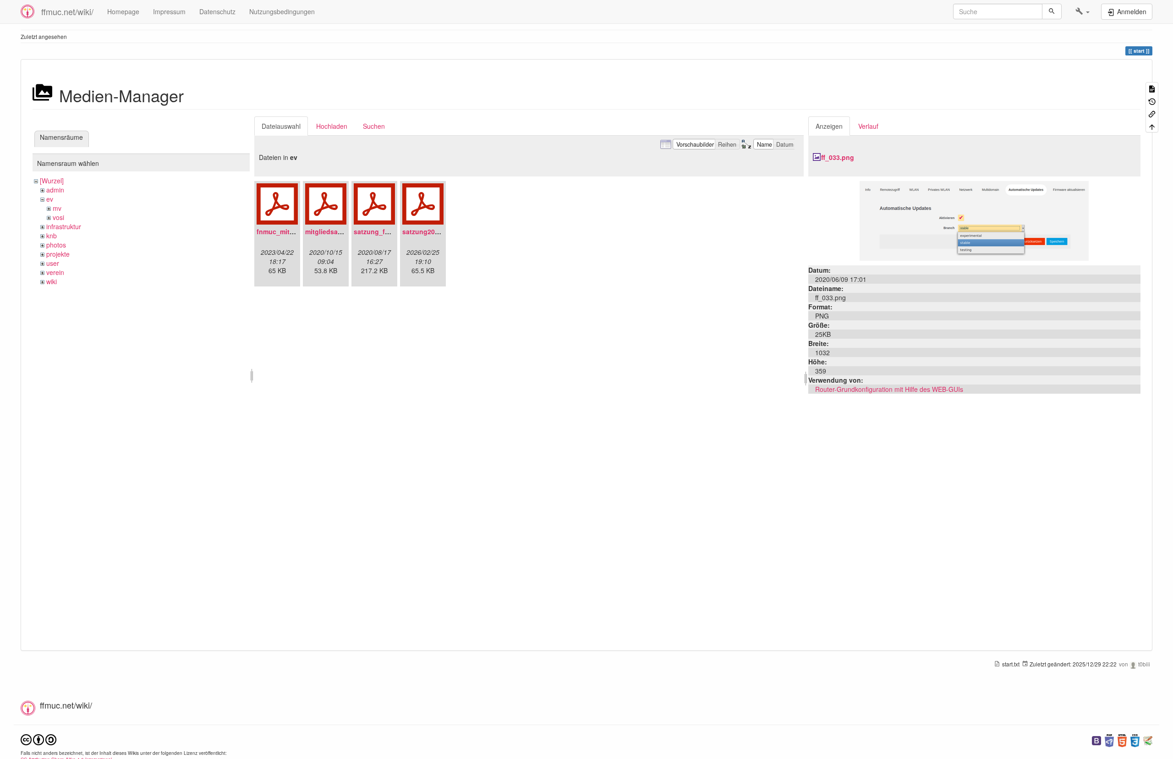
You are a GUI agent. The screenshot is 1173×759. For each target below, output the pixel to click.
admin (55, 189)
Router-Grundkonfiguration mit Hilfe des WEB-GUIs (889, 389)
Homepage (123, 11)
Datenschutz (217, 11)
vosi (58, 217)
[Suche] (1052, 11)
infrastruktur (63, 226)
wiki (51, 281)
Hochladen (331, 126)
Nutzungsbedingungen (282, 11)
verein (55, 272)
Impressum (169, 11)
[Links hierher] (1152, 113)
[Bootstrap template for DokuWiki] (1096, 739)
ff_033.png (837, 157)
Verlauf (868, 126)
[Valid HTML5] (1122, 739)
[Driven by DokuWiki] (1147, 739)
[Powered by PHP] (1109, 739)
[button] (1082, 11)
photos (56, 244)
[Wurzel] (52, 180)
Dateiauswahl (281, 126)
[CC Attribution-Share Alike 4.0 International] (38, 738)
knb (51, 235)
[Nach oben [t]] (1152, 126)
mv (57, 208)
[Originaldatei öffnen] (974, 220)
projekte (58, 253)
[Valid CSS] (1135, 739)
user (52, 263)
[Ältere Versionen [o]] (1152, 100)
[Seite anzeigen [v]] (1152, 88)
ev (49, 199)
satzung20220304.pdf (435, 231)
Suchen (374, 126)
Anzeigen (829, 126)
